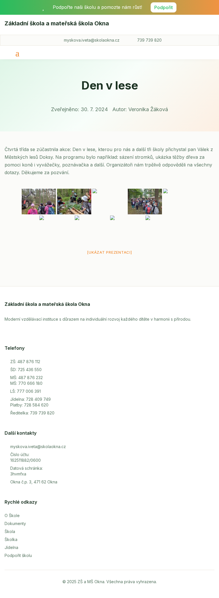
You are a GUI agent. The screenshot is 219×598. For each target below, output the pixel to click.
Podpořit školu (18, 555)
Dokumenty (15, 523)
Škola (10, 531)
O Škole (12, 515)
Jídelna (11, 547)
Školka (11, 539)
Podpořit (163, 7)
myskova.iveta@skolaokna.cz (91, 40)
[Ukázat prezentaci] (109, 252)
